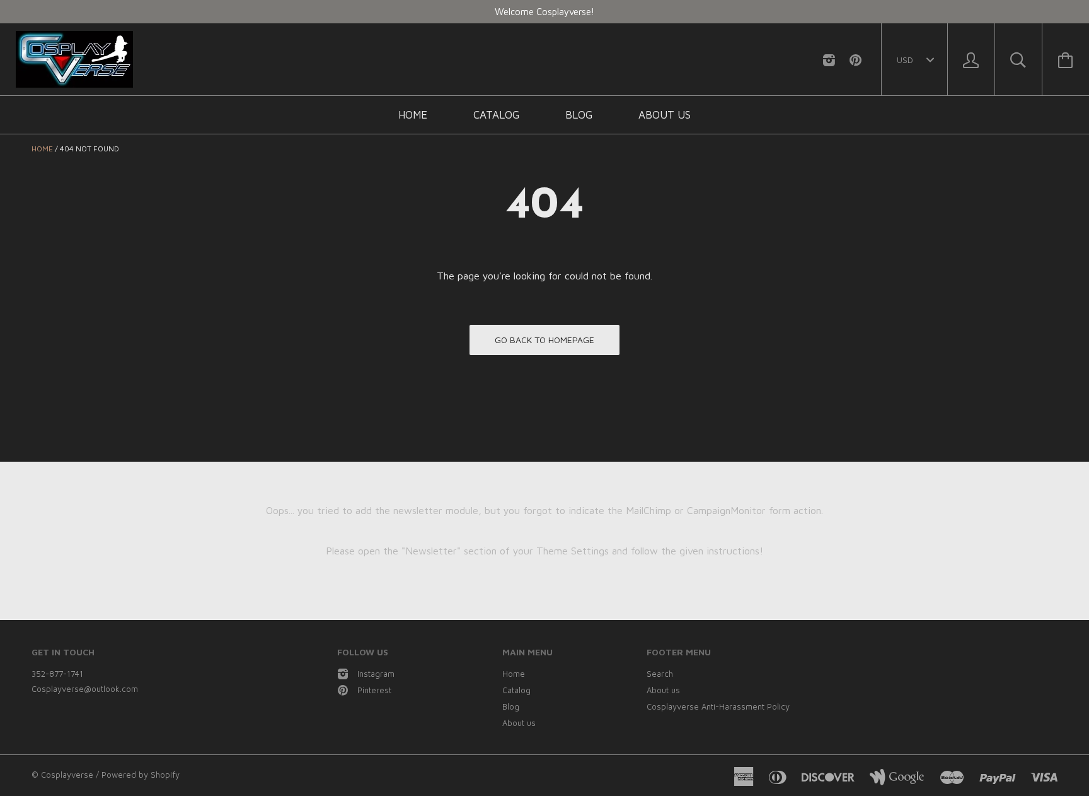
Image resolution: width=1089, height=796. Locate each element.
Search (660, 674)
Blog (578, 114)
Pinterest (374, 690)
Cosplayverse (67, 775)
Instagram (376, 674)
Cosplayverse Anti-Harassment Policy (718, 706)
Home (412, 114)
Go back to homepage (544, 339)
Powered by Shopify (140, 775)
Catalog (496, 114)
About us (664, 114)
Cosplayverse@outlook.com (85, 689)
